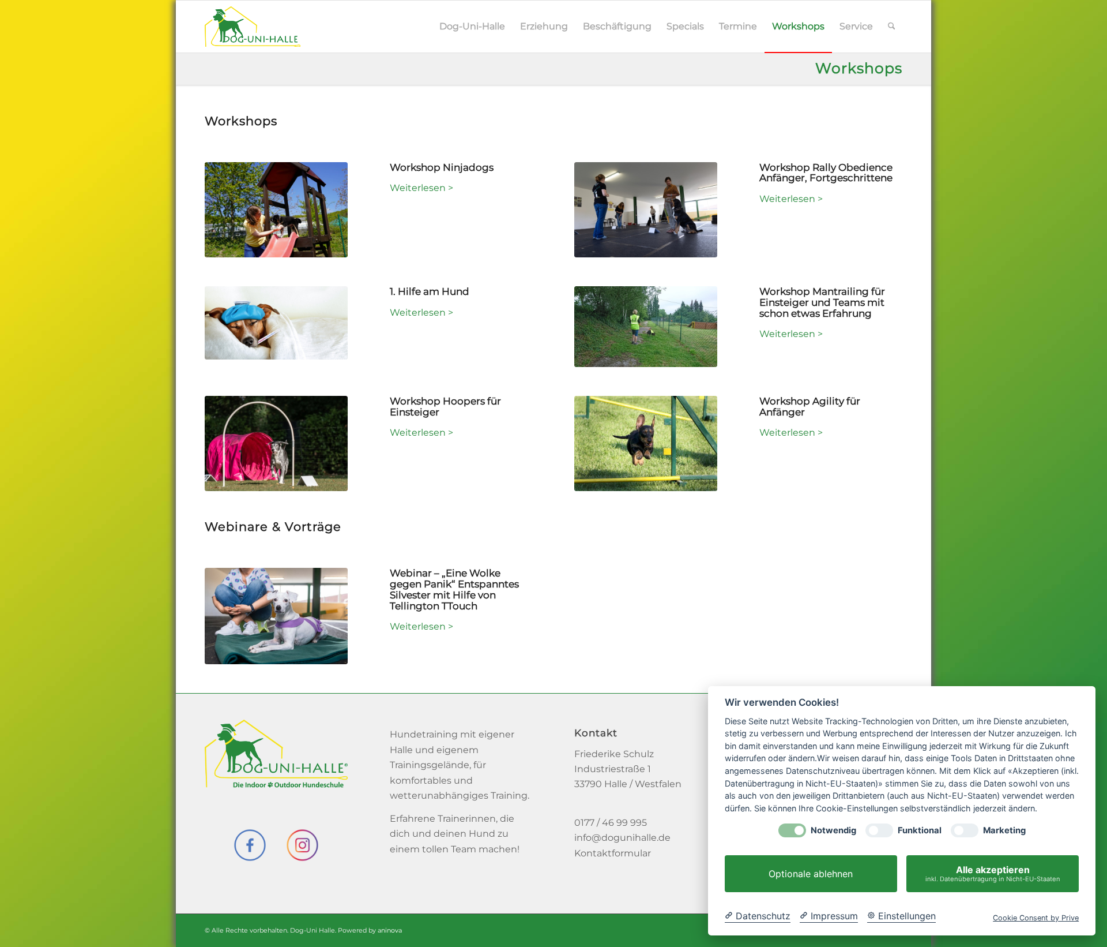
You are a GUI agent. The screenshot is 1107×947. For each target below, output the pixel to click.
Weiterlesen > (421, 187)
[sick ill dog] (276, 323)
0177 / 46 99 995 (610, 822)
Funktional (920, 831)
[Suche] (891, 27)
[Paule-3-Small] (645, 443)
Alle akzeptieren (992, 873)
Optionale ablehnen (811, 873)
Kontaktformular (612, 853)
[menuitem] (472, 27)
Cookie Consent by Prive (1036, 918)
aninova (390, 930)
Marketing (1004, 831)
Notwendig (833, 831)
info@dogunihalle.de (622, 837)
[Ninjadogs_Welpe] (276, 210)
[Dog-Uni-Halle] (252, 27)
